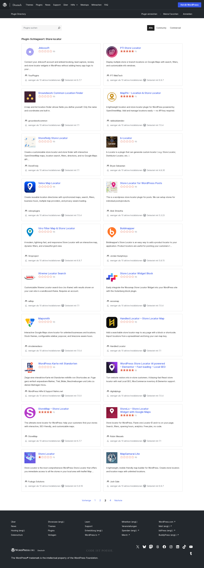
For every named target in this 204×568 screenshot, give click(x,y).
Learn (87, 522)
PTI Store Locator (130, 47)
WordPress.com (167, 522)
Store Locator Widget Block (136, 273)
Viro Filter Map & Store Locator (56, 228)
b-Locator (126, 138)
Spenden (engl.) (130, 530)
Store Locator (46, 453)
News (13, 526)
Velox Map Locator (49, 183)
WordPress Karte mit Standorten (57, 363)
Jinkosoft (43, 47)
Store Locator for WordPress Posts (141, 183)
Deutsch (41, 550)
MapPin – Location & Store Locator (140, 93)
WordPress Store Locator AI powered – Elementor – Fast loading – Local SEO (143, 365)
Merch (126, 535)
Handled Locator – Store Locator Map (142, 318)
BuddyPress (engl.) (169, 535)
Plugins (51, 530)
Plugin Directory (18, 14)
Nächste (118, 500)
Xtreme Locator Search (52, 273)
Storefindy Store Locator (53, 138)
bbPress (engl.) (167, 530)
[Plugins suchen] (59, 28)
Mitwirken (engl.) (129, 522)
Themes (52, 526)
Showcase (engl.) (56, 522)
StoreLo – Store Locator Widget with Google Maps (135, 410)
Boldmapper (127, 228)
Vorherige (86, 500)
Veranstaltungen (129, 526)
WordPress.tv (92, 535)
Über (13, 522)
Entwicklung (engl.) (94, 530)
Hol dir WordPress (190, 5)
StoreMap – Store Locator (53, 408)
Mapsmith (44, 318)
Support (88, 526)
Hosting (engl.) (18, 530)
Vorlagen (52, 535)
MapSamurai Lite (130, 453)
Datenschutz (17, 535)
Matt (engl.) (165, 526)
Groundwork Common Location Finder (60, 93)
